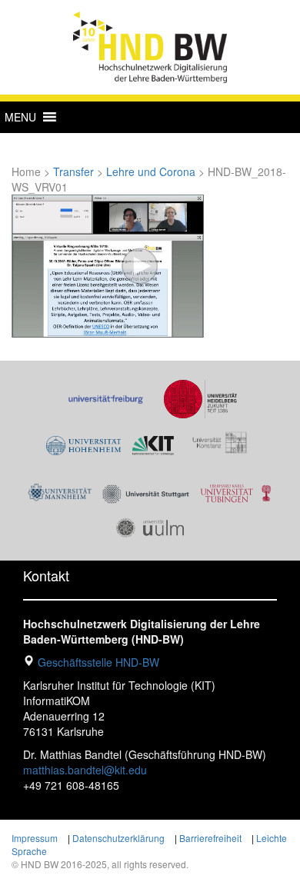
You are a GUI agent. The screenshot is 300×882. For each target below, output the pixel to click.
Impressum (35, 837)
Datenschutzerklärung (118, 837)
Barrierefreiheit (210, 837)
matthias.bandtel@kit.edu (85, 769)
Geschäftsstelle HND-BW (98, 662)
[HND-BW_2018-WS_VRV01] (108, 264)
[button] (20, 117)
